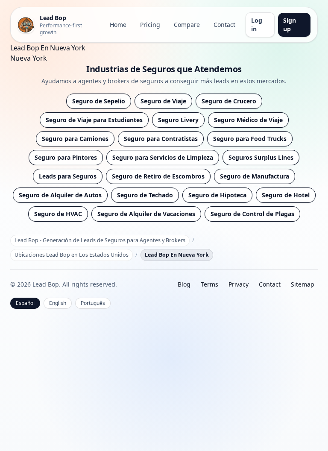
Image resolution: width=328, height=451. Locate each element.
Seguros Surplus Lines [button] (260, 157)
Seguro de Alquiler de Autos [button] (60, 195)
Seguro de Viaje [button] (163, 101)
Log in (256, 24)
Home (118, 24)
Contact (224, 24)
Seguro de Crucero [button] (229, 101)
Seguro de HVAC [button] (58, 214)
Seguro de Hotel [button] (286, 195)
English (57, 303)
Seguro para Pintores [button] (66, 157)
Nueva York (28, 58)
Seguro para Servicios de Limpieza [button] (162, 157)
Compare (187, 24)
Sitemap (302, 284)
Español (25, 303)
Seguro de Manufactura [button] (254, 176)
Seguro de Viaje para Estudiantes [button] (94, 120)
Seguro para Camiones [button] (75, 139)
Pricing (150, 24)
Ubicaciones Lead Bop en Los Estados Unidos (72, 254)
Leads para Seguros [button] (68, 176)
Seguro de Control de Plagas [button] (252, 214)
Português (93, 303)
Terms (209, 284)
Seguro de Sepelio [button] (98, 101)
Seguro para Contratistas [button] (161, 139)
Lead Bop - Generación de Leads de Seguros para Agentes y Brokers (100, 240)
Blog (184, 284)
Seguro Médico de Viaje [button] (248, 120)
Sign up (289, 24)
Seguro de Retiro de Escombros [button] (158, 176)
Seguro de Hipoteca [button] (217, 195)
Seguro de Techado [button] (145, 195)
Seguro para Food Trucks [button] (250, 139)
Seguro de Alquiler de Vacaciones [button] (146, 214)
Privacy (238, 284)
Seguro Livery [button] (178, 120)
